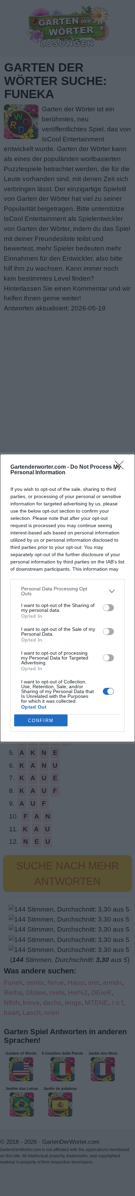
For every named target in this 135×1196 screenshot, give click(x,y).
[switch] (108, 607)
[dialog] (67, 598)
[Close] (121, 467)
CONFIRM (41, 720)
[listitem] (67, 591)
